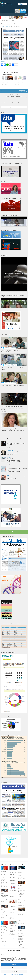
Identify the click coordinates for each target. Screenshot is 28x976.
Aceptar (14, 964)
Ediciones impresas (5, 20)
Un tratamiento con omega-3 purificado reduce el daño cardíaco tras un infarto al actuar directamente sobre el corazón (4, 878)
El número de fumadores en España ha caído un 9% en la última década (17, 477)
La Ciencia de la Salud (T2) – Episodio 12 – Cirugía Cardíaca (12, 368)
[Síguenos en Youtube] (24, 91)
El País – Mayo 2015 (5, 82)
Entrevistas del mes (11, 441)
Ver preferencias (14, 971)
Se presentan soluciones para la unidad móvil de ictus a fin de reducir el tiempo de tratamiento (21, 917)
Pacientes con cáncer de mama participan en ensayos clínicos (13, 929)
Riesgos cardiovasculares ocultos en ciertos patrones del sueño (4, 897)
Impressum (22, 974)
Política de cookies (7, 974)
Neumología (9, 467)
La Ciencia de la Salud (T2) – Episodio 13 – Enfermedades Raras (10, 351)
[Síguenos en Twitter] (22, 91)
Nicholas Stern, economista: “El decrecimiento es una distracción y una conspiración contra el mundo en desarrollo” (13, 408)
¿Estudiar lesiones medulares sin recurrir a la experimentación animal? (16, 452)
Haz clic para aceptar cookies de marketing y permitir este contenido (14, 221)
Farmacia (9, 457)
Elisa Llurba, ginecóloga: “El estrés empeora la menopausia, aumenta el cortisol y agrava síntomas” (12, 429)
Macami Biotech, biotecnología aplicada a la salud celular (21, 874)
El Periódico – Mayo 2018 (19, 82)
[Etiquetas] (20, 438)
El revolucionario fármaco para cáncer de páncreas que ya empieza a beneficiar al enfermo (13, 876)
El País (12, 20)
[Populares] (7, 438)
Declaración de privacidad (15, 974)
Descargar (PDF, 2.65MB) (6, 61)
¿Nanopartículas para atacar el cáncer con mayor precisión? (13, 893)
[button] (26, 951)
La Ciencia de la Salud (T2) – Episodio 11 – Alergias (12, 385)
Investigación (10, 450)
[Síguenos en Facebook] (20, 91)
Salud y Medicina (6, 26)
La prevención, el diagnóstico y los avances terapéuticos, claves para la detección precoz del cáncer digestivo (13, 911)
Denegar (14, 968)
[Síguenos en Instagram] (26, 91)
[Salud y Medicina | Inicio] (14, 4)
